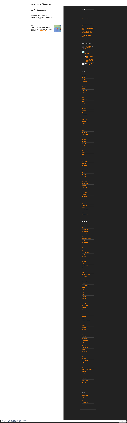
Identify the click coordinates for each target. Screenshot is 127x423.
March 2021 (84, 114)
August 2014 (84, 198)
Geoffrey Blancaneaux (86, 281)
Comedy (83, 254)
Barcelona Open (85, 231)
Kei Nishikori (84, 303)
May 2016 (84, 176)
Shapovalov (84, 354)
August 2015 (84, 187)
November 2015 (85, 183)
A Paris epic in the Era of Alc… (89, 47)
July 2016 (84, 172)
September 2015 (85, 185)
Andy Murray (84, 223)
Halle (83, 290)
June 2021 (84, 112)
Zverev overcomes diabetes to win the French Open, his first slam (88, 28)
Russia (83, 349)
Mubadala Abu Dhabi (86, 320)
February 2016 (85, 179)
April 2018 (84, 145)
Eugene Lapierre (85, 265)
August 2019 (84, 123)
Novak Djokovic (85, 327)
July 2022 (84, 106)
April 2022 (84, 110)
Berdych (83, 234)
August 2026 (84, 73)
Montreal (84, 318)
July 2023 (84, 101)
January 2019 (84, 132)
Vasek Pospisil (85, 378)
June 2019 (84, 126)
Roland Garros (85, 345)
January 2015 (84, 196)
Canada (83, 240)
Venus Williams (85, 380)
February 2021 (85, 115)
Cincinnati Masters (85, 252)
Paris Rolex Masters (86, 332)
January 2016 (84, 181)
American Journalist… (89, 59)
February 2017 (85, 163)
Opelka (83, 331)
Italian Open (84, 296)
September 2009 (85, 214)
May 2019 (84, 128)
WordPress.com (85, 402)
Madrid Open (84, 312)
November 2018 (85, 134)
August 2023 (84, 99)
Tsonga (32, 25)
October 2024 (84, 90)
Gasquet (83, 279)
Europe (83, 267)
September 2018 (85, 136)
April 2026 (84, 79)
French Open (84, 276)
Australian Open (85, 229)
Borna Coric (84, 236)
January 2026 (84, 83)
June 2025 (84, 86)
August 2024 (84, 92)
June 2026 (84, 77)
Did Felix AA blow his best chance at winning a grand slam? (87, 32)
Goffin (83, 287)
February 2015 (85, 194)
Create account (85, 395)
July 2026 (84, 75)
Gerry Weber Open (85, 285)
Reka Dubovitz (85, 340)
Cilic (83, 250)
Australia (84, 227)
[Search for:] (88, 9)
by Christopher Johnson (86, 238)
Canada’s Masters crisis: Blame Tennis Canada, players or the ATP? (88, 24)
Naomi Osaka (84, 321)
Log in (83, 397)
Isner (83, 294)
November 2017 (85, 148)
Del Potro (84, 256)
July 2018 (84, 139)
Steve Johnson (85, 360)
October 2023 (84, 97)
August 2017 (84, 152)
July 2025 (84, 84)
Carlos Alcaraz (85, 242)
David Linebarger (88, 46)
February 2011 (85, 209)
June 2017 (84, 156)
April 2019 (84, 130)
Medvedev (84, 314)
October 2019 (84, 119)
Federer (83, 272)
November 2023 (85, 95)
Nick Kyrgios (84, 325)
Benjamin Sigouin (85, 233)
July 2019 (84, 125)
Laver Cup (84, 309)
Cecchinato (84, 244)
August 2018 (84, 137)
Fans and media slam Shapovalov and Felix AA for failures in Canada (87, 20)
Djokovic (84, 259)
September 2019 (85, 121)
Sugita (83, 362)
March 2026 (84, 81)
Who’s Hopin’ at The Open (39, 15)
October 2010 (84, 212)
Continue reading (34, 19)
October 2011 (84, 205)
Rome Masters (85, 347)
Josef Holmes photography (87, 301)
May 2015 (84, 190)
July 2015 (84, 189)
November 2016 (85, 167)
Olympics (84, 329)
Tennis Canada (85, 365)
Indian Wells (84, 292)
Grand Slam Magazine (41, 3)
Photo (83, 334)
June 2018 (84, 141)
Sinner (83, 356)
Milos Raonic (84, 316)
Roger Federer (85, 342)
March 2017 (84, 161)
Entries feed (84, 398)
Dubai (83, 263)
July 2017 (84, 154)
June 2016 (84, 174)
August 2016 (84, 170)
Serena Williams (85, 351)
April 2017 (84, 159)
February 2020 (85, 117)
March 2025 (84, 88)
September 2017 (85, 150)
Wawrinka (84, 382)
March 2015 (84, 192)
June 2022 (84, 108)
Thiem (83, 367)
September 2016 (85, 168)
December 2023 (85, 94)
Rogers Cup (84, 343)
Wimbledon (84, 384)
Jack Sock (84, 298)
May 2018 (84, 143)
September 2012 (85, 203)
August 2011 (84, 207)
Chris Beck (84, 245)
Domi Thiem (84, 261)
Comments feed (85, 400)
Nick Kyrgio (84, 323)
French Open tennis (85, 278)
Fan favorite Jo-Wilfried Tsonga (40, 27)
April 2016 (84, 178)
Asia (83, 225)
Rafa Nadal (84, 336)
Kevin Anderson (85, 305)
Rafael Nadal (84, 338)
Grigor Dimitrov (85, 289)
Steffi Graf (84, 358)
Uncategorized (33, 13)
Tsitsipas (84, 371)
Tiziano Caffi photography (87, 369)
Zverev (83, 385)
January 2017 (84, 165)
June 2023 (84, 103)
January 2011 (84, 210)
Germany (84, 283)
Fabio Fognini (84, 270)
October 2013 (84, 201)
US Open (37, 13)
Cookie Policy (19, 421)
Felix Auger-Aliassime (86, 274)
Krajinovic (84, 307)
